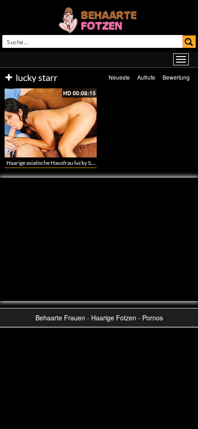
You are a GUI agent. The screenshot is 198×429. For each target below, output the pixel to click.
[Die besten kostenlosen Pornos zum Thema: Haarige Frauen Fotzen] (99, 19)
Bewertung (176, 77)
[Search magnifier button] (189, 41)
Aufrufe (146, 77)
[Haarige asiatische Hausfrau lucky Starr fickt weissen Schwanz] (51, 122)
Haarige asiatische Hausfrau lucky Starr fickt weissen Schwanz (80, 162)
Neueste (119, 77)
